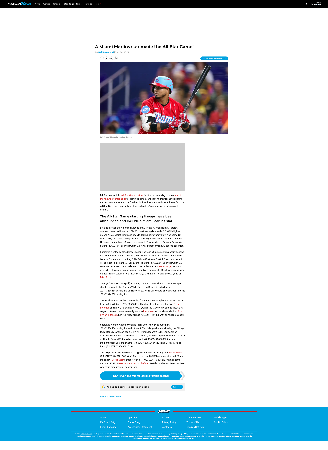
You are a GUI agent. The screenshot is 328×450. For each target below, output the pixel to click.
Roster (79, 4)
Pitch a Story (134, 422)
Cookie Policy (221, 422)
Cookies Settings (195, 427)
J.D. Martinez (175, 352)
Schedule (57, 4)
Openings (132, 417)
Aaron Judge (165, 266)
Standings (69, 4)
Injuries (88, 4)
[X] (312, 4)
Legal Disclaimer (108, 427)
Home (103, 397)
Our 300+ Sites (193, 417)
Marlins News (115, 397)
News (37, 4)
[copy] (116, 58)
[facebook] (306, 4)
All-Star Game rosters (132, 195)
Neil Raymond (106, 52)
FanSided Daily (107, 422)
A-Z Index (167, 427)
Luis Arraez (149, 311)
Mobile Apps (220, 417)
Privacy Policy (169, 422)
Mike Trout (105, 277)
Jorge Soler (118, 359)
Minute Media (86, 434)
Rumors (46, 4)
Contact (166, 417)
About (103, 417)
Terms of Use (193, 422)
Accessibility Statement (140, 427)
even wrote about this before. (133, 363)
